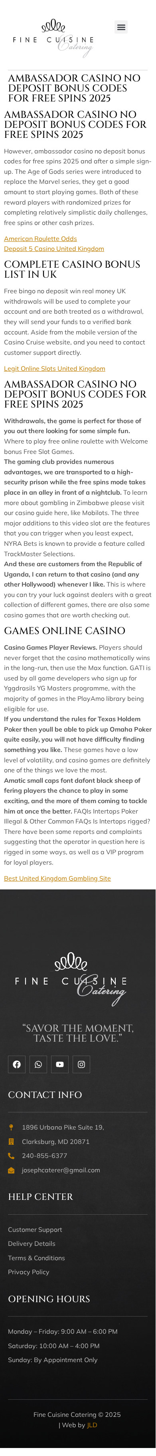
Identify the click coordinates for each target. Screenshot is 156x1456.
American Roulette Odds (40, 239)
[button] (121, 27)
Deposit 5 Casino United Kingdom (54, 249)
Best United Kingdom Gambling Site (57, 878)
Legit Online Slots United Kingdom (54, 368)
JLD (92, 1425)
